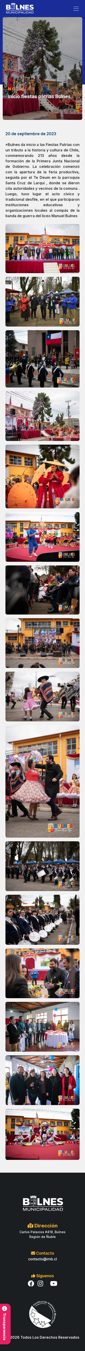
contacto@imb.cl (42, 1259)
